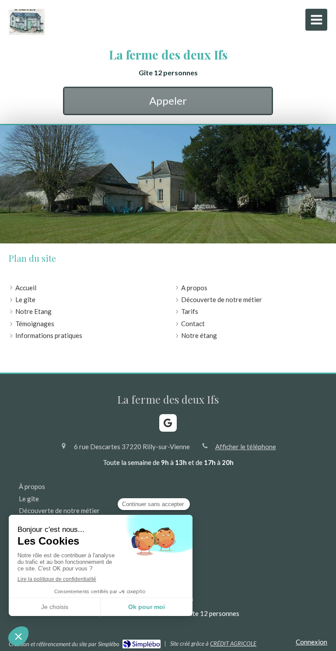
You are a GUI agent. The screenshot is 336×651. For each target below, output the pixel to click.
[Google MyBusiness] (168, 423)
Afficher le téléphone (245, 446)
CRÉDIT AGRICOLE (233, 643)
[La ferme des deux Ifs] (27, 32)
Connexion (311, 642)
